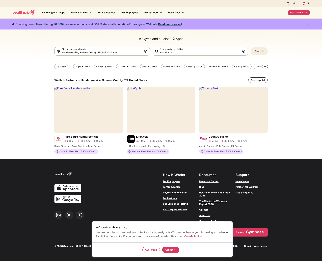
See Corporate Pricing (175, 209)
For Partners (151, 12)
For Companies (106, 12)
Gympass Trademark (211, 221)
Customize (151, 249)
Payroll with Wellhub (175, 192)
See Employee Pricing (175, 203)
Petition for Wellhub (246, 186)
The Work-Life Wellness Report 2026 (213, 203)
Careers (203, 209)
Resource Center (209, 181)
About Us (204, 215)
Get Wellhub (297, 12)
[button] (146, 51)
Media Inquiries (244, 192)
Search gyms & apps (53, 12)
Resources (174, 12)
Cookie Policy (193, 236)
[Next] (265, 66)
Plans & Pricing (79, 12)
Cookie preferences (255, 246)
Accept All (170, 249)
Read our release (169, 24)
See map (256, 80)
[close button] (307, 24)
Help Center (242, 181)
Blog (201, 186)
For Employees (129, 12)
